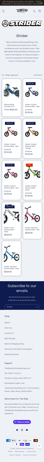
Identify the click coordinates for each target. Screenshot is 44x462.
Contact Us (9, 333)
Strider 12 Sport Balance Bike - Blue (32, 105)
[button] (3, 11)
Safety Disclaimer (12, 354)
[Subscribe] (36, 307)
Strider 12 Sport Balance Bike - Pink (11, 187)
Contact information (30, 455)
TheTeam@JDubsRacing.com (17, 368)
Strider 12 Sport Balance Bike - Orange (31, 146)
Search (7, 322)
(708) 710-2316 (14, 373)
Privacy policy (31, 451)
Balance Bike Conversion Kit (9, 105)
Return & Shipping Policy (14, 344)
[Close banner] (41, 3)
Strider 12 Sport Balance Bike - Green (31, 188)
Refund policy (20, 451)
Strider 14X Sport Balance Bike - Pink (32, 229)
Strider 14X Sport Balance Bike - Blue (11, 267)
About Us (8, 328)
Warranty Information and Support (18, 349)
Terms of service (15, 455)
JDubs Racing (20, 448)
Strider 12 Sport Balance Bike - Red (11, 145)
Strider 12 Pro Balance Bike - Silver (9, 229)
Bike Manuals (10, 338)
